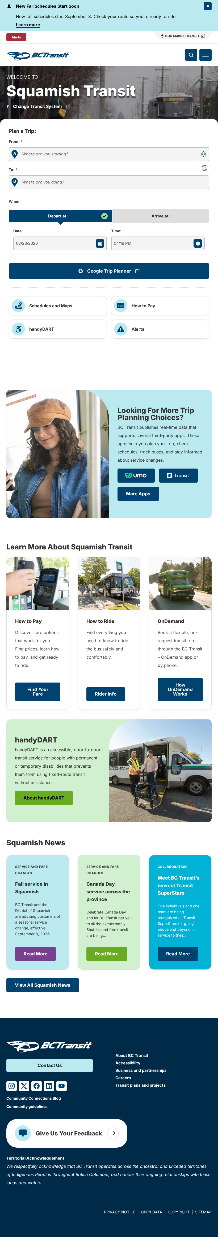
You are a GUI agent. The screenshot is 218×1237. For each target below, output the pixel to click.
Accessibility (127, 1062)
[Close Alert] (208, 6)
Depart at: (58, 215)
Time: (116, 231)
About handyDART (43, 798)
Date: (18, 231)
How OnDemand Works (180, 689)
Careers (123, 1077)
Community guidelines (27, 1106)
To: (13, 169)
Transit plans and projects (140, 1085)
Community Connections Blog (33, 1098)
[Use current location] (203, 154)
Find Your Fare (37, 692)
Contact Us (49, 1065)
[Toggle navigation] (205, 55)
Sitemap (203, 1212)
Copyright (179, 1212)
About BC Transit (131, 1055)
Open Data (151, 1212)
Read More (35, 953)
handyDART (41, 329)
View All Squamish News (42, 985)
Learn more (28, 25)
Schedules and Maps (50, 305)
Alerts (16, 37)
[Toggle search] (191, 55)
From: (16, 141)
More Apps (138, 493)
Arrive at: (161, 215)
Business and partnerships (140, 1070)
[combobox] (109, 154)
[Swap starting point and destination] (204, 167)
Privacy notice (119, 1212)
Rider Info (105, 694)
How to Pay (143, 305)
